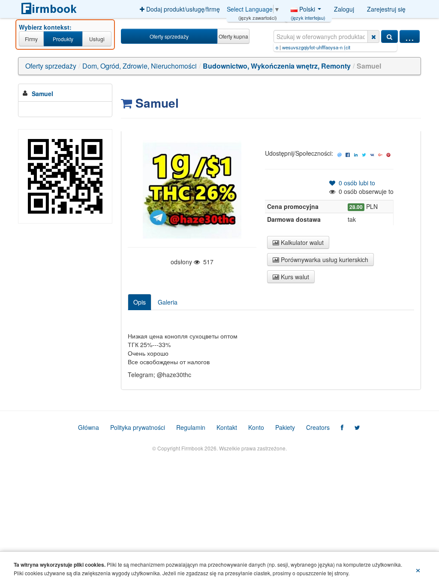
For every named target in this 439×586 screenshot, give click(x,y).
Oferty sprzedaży (169, 36)
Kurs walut (294, 276)
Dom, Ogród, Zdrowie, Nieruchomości (139, 66)
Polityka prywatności (137, 427)
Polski (308, 11)
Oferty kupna (233, 36)
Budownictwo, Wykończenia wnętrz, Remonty (277, 66)
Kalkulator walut (301, 242)
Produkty (63, 38)
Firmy (31, 38)
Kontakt (226, 427)
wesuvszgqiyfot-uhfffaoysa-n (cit (302, 47)
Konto (256, 427)
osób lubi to (355, 182)
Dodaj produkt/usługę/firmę (182, 9)
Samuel (42, 93)
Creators (318, 427)
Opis (139, 302)
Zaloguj (344, 9)
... (409, 36)
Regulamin (190, 427)
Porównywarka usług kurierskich (323, 259)
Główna (88, 427)
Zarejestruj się (386, 9)
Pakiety (285, 427)
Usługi (97, 38)
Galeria (167, 302)
